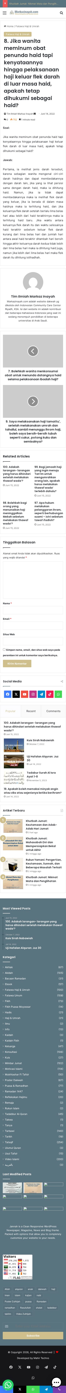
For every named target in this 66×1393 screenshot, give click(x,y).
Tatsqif (9, 1142)
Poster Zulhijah (12, 1301)
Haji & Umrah (12, 1018)
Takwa (9, 1119)
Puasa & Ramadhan (16, 1085)
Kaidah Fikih (12, 1040)
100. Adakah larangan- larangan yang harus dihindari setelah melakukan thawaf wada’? (17, 474)
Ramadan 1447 (14, 1091)
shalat (39, 1307)
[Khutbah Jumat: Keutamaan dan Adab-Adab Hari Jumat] (13, 826)
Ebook (8, 984)
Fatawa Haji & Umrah (27, 26)
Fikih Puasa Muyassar (18, 1006)
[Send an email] (35, 113)
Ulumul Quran (13, 1147)
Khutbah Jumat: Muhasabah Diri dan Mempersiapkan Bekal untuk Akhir (41, 844)
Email (7, 618)
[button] (8, 1385)
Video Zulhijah (23, 1314)
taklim (8, 1314)
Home (10, 26)
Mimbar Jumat (13, 1063)
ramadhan (10, 1307)
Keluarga (10, 1046)
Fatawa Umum (13, 995)
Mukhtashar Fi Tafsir (17, 1074)
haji (53, 1289)
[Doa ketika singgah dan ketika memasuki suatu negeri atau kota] (12, 1187)
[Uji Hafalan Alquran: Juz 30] (14, 761)
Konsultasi (11, 1051)
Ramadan (41, 1301)
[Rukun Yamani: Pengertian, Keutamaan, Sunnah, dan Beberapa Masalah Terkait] (13, 865)
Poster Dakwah (14, 1080)
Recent (31, 711)
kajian (28, 1295)
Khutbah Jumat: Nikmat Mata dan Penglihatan (35, 3)
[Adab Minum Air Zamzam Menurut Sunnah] (53, 1200)
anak (30, 1289)
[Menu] (4, 14)
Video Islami (12, 1159)
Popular (11, 711)
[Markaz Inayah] (23, 12)
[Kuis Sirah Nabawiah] (14, 745)
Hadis (8, 1012)
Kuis (7, 1057)
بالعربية (9, 1164)
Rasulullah (25, 1307)
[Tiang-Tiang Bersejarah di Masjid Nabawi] (33, 1212)
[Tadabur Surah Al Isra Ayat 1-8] (14, 778)
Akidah (9, 972)
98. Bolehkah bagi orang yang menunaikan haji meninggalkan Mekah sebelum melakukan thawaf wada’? (15, 513)
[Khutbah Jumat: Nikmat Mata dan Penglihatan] (13, 882)
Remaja (9, 1102)
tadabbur (51, 1307)
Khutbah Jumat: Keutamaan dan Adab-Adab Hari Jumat (41, 824)
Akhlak (9, 967)
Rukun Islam (12, 1108)
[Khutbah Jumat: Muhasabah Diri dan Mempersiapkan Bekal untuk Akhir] (13, 843)
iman (7, 1295)
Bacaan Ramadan (15, 978)
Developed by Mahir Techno (33, 1358)
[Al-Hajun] (53, 1212)
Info (7, 1029)
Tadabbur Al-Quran (16, 1114)
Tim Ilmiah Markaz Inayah (20, 113)
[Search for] (61, 14)
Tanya (8, 1125)
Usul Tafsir (11, 1153)
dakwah (42, 1289)
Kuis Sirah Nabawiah (40, 740)
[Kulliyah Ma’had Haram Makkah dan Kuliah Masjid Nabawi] (12, 1212)
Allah (7, 1289)
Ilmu (7, 1023)
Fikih (7, 1001)
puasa (28, 1301)
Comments (53, 711)
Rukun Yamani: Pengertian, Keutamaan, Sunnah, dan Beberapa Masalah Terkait (44, 863)
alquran (19, 1289)
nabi (39, 1295)
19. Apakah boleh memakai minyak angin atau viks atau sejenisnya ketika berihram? (33, 791)
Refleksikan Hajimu (16, 1097)
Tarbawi (9, 1130)
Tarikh (8, 1136)
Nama (7, 603)
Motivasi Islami (13, 1068)
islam (17, 1295)
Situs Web (9, 634)
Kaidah (9, 1035)
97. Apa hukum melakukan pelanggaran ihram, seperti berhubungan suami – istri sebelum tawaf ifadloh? (48, 511)
